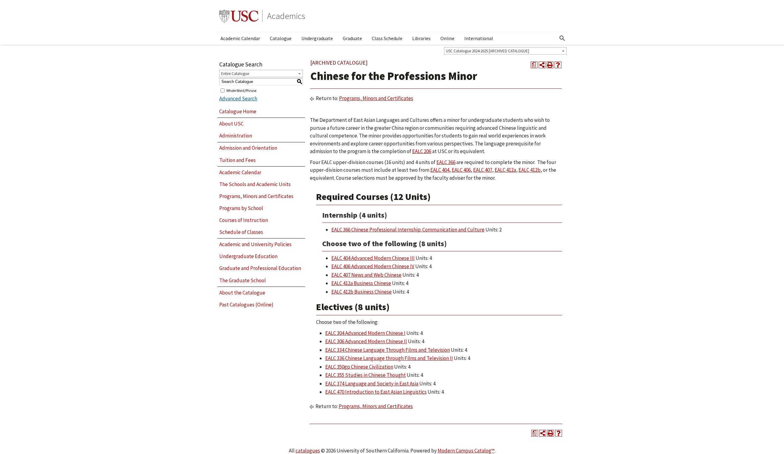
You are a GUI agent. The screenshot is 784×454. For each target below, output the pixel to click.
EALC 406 (461, 170)
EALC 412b (529, 170)
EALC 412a (505, 170)
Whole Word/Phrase (241, 90)
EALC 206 (421, 151)
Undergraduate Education (248, 256)
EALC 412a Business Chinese (361, 283)
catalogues (308, 450)
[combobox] (505, 50)
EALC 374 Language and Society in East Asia (371, 383)
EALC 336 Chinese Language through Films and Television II (389, 358)
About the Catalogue (242, 292)
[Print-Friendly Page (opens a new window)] (550, 65)
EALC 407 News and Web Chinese (366, 275)
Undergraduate (317, 38)
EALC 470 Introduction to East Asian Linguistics (376, 391)
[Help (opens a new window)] (558, 65)
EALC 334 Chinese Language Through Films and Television (387, 350)
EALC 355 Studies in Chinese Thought (365, 375)
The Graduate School (242, 280)
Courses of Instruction (243, 220)
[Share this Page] (542, 65)
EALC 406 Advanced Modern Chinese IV (372, 266)
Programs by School (241, 208)
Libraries (421, 38)
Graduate (352, 38)
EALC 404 (439, 170)
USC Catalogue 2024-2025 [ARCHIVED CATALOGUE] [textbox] (487, 51)
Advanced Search (238, 98)
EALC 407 (482, 170)
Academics (286, 15)
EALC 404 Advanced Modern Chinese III (373, 258)
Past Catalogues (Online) (246, 304)
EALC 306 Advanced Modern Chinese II (366, 341)
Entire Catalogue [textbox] (235, 73)
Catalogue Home (237, 111)
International (478, 38)
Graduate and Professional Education (260, 268)
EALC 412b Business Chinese (361, 291)
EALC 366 (445, 162)
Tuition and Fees (237, 160)
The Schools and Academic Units (255, 184)
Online (447, 38)
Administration (235, 135)
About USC (231, 123)
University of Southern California (238, 16)
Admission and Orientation (248, 147)
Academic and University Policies (255, 244)
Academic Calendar (240, 38)
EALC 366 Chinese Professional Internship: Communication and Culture (407, 229)
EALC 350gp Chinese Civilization (359, 366)
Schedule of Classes (241, 232)
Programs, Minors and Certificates (256, 196)
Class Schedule (387, 38)
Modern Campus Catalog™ (466, 450)
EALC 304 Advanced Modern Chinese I (365, 333)
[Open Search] (562, 38)
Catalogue (281, 38)
